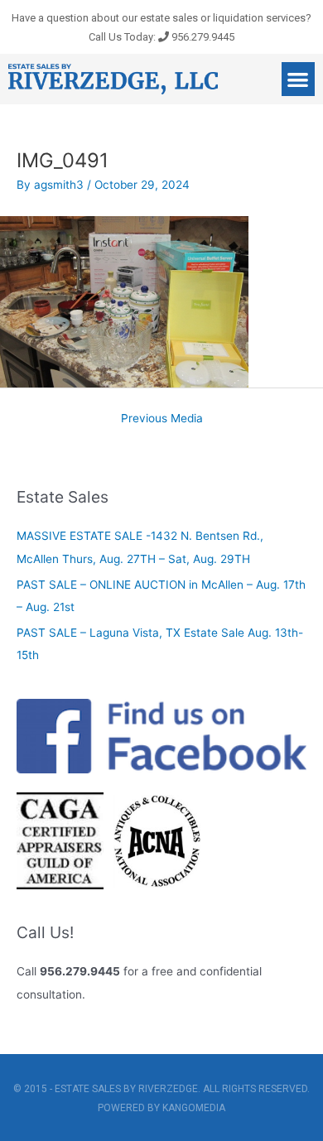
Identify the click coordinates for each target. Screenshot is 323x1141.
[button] (299, 79)
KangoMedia (193, 1108)
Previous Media (162, 418)
